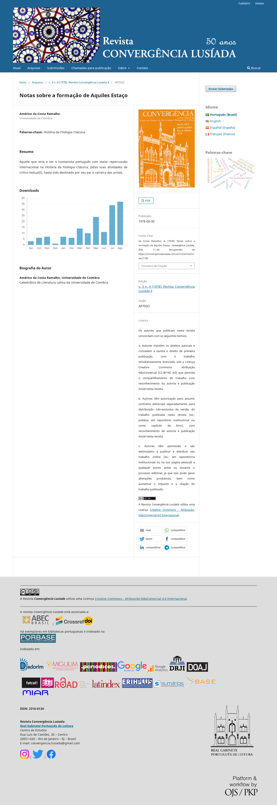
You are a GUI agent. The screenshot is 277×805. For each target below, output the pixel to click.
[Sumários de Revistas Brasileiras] (168, 687)
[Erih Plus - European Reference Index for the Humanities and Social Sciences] (137, 687)
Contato (142, 68)
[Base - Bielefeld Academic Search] (200, 687)
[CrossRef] (74, 624)
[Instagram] (24, 757)
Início (22, 82)
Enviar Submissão (221, 89)
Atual (17, 68)
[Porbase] (38, 642)
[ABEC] (36, 624)
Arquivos (33, 68)
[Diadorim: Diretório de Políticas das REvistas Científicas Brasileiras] (157, 670)
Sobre (122, 68)
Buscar (255, 68)
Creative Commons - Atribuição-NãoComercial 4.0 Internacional (141, 599)
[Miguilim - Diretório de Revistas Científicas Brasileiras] (62, 670)
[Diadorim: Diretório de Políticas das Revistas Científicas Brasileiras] (32, 670)
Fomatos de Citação (154, 266)
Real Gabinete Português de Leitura (46, 726)
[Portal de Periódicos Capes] (98, 670)
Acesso (259, 3)
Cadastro (244, 3)
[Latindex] (106, 687)
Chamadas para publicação (91, 68)
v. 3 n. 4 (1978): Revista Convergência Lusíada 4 (79, 82)
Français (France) (222, 134)
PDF (147, 201)
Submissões (55, 68)
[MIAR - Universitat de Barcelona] (35, 696)
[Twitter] (37, 757)
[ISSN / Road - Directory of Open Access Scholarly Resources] (72, 687)
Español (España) (222, 127)
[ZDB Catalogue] (47, 687)
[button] (150, 530)
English (215, 121)
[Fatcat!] (31, 687)
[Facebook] (51, 757)
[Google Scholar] (132, 670)
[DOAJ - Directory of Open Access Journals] (197, 670)
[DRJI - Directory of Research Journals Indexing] (177, 670)
